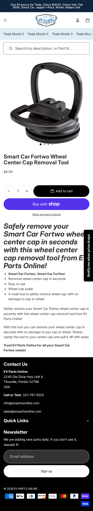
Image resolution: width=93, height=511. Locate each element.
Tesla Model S (13, 34)
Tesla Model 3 (62, 34)
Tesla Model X (38, 34)
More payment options (47, 214)
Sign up (46, 471)
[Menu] (5, 20)
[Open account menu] (78, 20)
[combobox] (40, 48)
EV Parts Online (25, 488)
